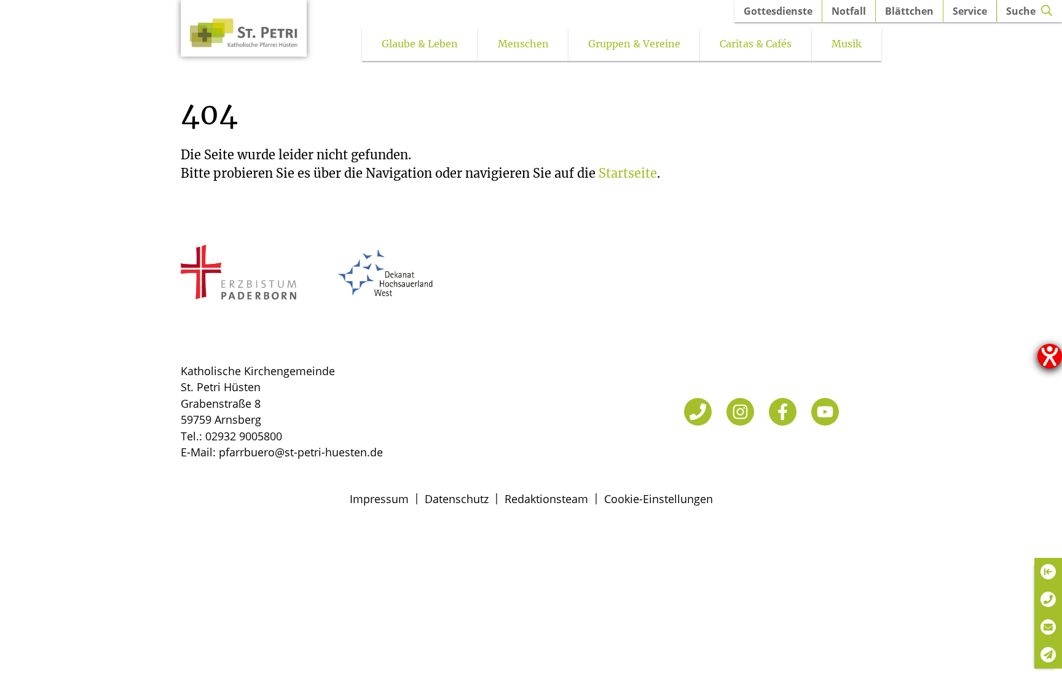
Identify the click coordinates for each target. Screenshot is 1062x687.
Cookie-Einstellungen (658, 498)
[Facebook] (782, 412)
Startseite (628, 173)
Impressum (379, 498)
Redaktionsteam (546, 498)
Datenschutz (457, 498)
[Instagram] (740, 412)
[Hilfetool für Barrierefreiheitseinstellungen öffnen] (1049, 356)
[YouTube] (825, 412)
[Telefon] (698, 412)
